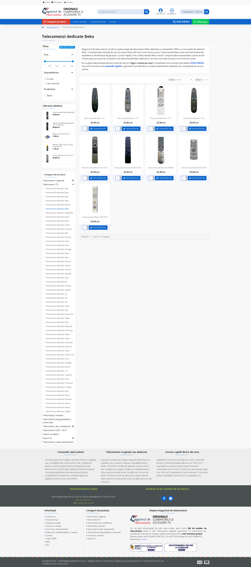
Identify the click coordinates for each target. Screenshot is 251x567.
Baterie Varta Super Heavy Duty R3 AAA (63, 145)
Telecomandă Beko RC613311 (95, 167)
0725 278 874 (84, 499)
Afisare (198, 80)
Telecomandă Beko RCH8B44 (161, 167)
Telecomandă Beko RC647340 (128, 167)
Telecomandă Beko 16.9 (194, 118)
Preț (46, 54)
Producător (50, 89)
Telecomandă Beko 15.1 (161, 118)
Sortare (172, 80)
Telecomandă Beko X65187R (194, 167)
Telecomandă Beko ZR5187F (95, 217)
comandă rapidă (112, 66)
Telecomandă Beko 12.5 (128, 118)
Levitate (144, 539)
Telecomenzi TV (53, 27)
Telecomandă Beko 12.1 (95, 118)
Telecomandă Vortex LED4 (63, 155)
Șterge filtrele (68, 47)
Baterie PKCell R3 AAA (61, 134)
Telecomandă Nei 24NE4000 (63, 112)
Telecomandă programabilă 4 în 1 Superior (63, 124)
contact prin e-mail (84, 503)
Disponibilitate (51, 72)
